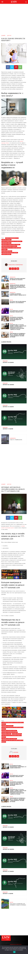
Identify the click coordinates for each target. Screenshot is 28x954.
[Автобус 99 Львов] (14, 351)
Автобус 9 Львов (8, 428)
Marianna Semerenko (15, 264)
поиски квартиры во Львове (9, 252)
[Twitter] (12, 67)
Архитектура (12, 277)
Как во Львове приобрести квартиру (11, 241)
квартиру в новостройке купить (10, 244)
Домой (3, 35)
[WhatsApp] (20, 67)
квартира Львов (6, 242)
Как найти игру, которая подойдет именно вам (17, 311)
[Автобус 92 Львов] (14, 395)
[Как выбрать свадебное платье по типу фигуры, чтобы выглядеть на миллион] (5, 318)
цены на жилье (6, 254)
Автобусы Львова (8, 384)
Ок (14, 952)
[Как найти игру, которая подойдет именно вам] (5, 311)
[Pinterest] (16, 67)
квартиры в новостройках (9, 246)
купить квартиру (6, 251)
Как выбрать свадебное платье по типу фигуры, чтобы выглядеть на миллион (16, 319)
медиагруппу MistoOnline (16, 944)
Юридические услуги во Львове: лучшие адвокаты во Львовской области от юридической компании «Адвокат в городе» (18, 327)
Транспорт (5, 383)
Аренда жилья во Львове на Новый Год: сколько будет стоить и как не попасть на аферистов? (17, 287)
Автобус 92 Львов (8, 406)
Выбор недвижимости (12, 238)
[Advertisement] (14, 18)
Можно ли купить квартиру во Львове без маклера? (17, 279)
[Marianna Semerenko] (6, 264)
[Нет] (26, 949)
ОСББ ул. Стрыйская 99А (16, 439)
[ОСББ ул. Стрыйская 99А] (5, 439)
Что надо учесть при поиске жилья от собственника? (18, 302)
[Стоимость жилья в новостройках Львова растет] (5, 294)
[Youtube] (18, 269)
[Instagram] (13, 269)
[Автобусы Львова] (14, 373)
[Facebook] (8, 67)
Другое (9, 35)
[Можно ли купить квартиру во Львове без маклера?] (5, 279)
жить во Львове (6, 239)
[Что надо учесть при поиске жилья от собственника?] (5, 302)
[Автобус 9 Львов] (14, 418)
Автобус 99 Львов (8, 362)
